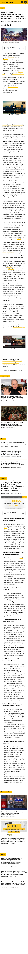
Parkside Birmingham (19, 327)
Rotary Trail (11, 269)
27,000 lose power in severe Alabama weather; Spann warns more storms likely (13, 443)
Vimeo (13, 130)
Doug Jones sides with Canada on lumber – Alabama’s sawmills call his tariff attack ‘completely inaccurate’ (12, 397)
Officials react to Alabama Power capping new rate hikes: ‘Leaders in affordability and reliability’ (11, 453)
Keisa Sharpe (5, 21)
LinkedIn (8, 25)
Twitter (6, 25)
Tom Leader (11, 57)
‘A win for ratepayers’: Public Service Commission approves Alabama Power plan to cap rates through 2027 (12, 463)
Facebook (10, 25)
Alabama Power (14, 81)
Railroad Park (12, 149)
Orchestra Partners (7, 53)
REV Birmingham (13, 83)
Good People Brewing (18, 74)
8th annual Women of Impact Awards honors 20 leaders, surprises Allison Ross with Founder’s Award (12, 424)
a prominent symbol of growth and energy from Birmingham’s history (13, 250)
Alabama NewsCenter (18, 364)
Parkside (5, 59)
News (2, 8)
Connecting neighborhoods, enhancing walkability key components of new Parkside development (13, 126)
